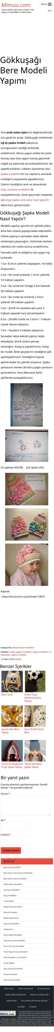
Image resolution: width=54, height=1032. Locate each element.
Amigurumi (8, 929)
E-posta (6, 834)
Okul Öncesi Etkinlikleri (13, 968)
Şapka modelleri (10, 174)
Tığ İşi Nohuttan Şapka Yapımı (33, 765)
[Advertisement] (27, 34)
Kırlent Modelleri (10, 974)
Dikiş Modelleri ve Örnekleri (15, 957)
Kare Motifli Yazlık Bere (34, 731)
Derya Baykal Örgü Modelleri (15, 951)
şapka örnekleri (19, 654)
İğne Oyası (9, 988)
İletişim (21, 1007)
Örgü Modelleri (9, 895)
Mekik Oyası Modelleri (12, 884)
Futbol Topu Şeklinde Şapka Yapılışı (32, 697)
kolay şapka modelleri (21, 651)
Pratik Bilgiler (9, 963)
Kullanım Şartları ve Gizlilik (34, 1001)
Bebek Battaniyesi (11, 918)
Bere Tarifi (6, 694)
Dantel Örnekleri (10, 912)
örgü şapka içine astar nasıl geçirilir (27, 200)
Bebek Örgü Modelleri (12, 906)
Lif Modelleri (8, 901)
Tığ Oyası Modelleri (11, 890)
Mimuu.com (16, 5)
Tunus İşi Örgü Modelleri (13, 946)
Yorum (5, 793)
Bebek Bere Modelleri (23, 647)
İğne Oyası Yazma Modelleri (15, 878)
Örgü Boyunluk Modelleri (14, 940)
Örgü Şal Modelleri (11, 923)
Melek (18, 659)
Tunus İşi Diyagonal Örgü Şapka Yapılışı (12, 765)
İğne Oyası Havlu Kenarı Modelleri (17, 873)
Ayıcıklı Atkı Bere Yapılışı (10, 731)
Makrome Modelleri (11, 980)
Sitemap (32, 1007)
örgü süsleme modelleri (15, 189)
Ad (3, 820)
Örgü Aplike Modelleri (12, 935)
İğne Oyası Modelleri (12, 867)
